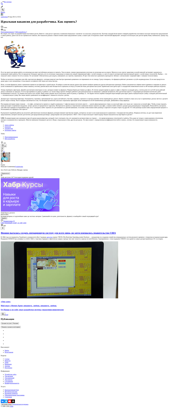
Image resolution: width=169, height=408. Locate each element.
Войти (7, 350)
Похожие (15, 323)
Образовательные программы (14, 395)
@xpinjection (19, 166)
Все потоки (8, 2)
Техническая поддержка (20, 404)
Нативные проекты (11, 393)
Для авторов (9, 376)
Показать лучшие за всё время (11, 327)
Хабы (6, 362)
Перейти (4, 218)
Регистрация (9, 352)
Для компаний (9, 378)
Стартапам (8, 397)
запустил (50, 237)
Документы (8, 380)
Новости (7, 361)
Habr (11, 406)
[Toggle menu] (1, 2)
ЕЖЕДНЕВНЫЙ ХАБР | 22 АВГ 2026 (13, 223)
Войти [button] (3, 12)
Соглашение (9, 381)
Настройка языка (7, 404)
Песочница (8, 368)
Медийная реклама (11, 392)
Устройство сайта (10, 374)
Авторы (7, 366)
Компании (8, 364)
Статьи (7, 359)
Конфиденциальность (12, 383)
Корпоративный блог (12, 390)
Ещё (6, 315)
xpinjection (4, 17)
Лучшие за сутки (6, 323)
